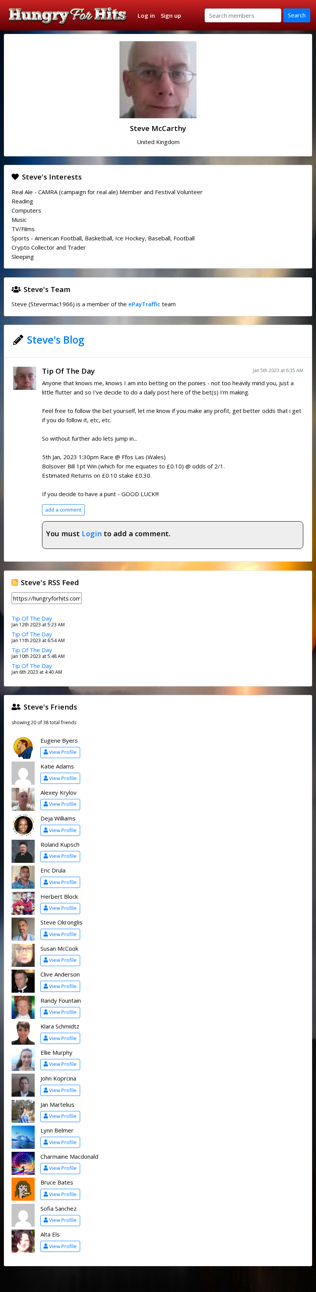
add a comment (63, 509)
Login (92, 533)
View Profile (63, 751)
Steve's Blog (55, 340)
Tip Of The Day (68, 371)
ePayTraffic (144, 304)
